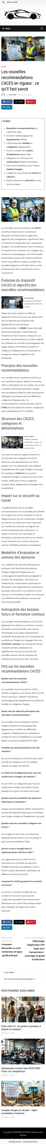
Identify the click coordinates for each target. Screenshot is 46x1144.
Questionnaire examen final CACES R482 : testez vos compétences (21, 1070)
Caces (3, 66)
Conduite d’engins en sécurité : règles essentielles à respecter (19, 1112)
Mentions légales (15, 1141)
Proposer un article (30, 1141)
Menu (7, 28)
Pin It (32, 102)
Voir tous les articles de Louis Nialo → (19, 979)
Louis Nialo (13, 95)
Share (8, 102)
